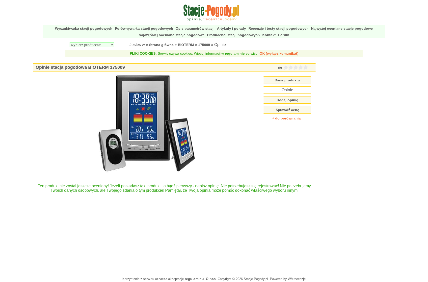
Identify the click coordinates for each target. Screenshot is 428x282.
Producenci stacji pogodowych (233, 35)
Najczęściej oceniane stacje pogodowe (172, 35)
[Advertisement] (174, 232)
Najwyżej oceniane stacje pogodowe (342, 28)
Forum (283, 35)
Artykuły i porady (231, 28)
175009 (204, 45)
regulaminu (194, 279)
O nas (211, 279)
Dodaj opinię (287, 100)
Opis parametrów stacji (195, 28)
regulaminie (235, 53)
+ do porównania (286, 118)
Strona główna (161, 45)
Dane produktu (287, 80)
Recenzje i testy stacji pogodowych (278, 28)
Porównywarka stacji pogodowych (144, 28)
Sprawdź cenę (287, 110)
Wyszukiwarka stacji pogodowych (83, 28)
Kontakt (269, 35)
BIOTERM (186, 45)
